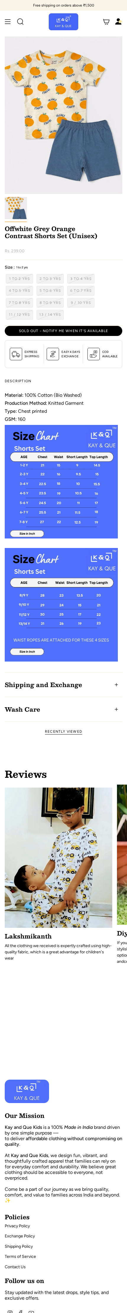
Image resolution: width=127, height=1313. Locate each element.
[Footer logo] (27, 1091)
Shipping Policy (19, 1246)
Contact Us (15, 1266)
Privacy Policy (17, 1225)
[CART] (106, 21)
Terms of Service (20, 1256)
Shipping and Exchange (43, 685)
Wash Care (22, 709)
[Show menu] (8, 21)
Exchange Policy (20, 1236)
